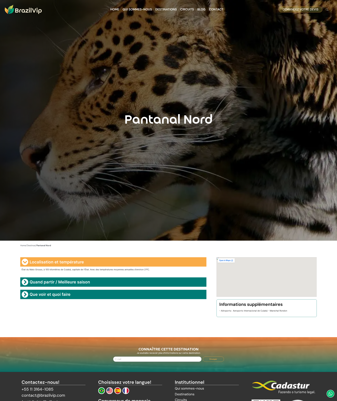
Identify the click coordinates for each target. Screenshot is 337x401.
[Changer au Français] (125, 390)
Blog (201, 9)
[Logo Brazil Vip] (23, 9)
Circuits (187, 9)
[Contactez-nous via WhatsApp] (330, 394)
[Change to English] (109, 390)
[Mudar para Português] (101, 390)
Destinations (166, 9)
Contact (216, 9)
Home (114, 9)
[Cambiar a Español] (117, 390)
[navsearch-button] (327, 9)
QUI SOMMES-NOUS (137, 9)
